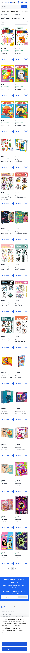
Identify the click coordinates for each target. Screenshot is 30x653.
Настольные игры (12, 11)
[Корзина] (26, 2)
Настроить (14, 639)
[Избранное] (22, 2)
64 (16, 568)
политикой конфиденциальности (14, 593)
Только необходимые (14, 644)
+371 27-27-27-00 (5, 616)
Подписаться (22, 597)
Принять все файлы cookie (14, 649)
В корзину (6, 59)
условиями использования (18, 591)
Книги (3, 11)
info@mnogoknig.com (6, 614)
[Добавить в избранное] (12, 59)
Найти (24, 6)
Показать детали (6, 634)
